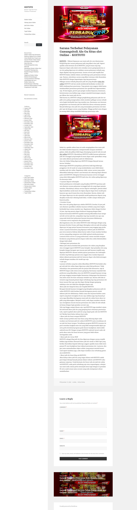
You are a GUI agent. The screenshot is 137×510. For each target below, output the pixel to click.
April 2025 (27, 135)
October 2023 (28, 166)
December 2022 (28, 168)
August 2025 (27, 129)
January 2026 (28, 120)
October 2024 (28, 146)
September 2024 (28, 147)
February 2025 (28, 139)
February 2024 (28, 159)
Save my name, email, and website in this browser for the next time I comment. (83, 453)
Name (62, 431)
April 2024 (27, 156)
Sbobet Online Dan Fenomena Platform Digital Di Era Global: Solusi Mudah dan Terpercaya (32, 56)
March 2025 (27, 137)
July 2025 (26, 130)
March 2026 (27, 117)
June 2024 (27, 153)
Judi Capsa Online (29, 177)
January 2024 (28, 161)
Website (62, 446)
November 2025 (28, 123)
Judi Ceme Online (29, 179)
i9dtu (75, 382)
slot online (63, 154)
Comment (63, 407)
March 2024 (27, 158)
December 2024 (28, 142)
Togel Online (27, 31)
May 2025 (27, 134)
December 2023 (28, 163)
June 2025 (27, 132)
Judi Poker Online (29, 181)
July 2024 (26, 151)
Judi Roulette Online (29, 182)
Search (26, 42)
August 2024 (27, 149)
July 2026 (26, 110)
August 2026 (27, 108)
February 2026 (28, 118)
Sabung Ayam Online (30, 22)
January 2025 (28, 141)
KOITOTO (28, 7)
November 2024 (28, 144)
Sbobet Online (28, 19)
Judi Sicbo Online (29, 25)
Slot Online (27, 28)
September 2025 (28, 127)
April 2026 (27, 115)
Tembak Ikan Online (29, 34)
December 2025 (28, 122)
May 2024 (27, 154)
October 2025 (28, 125)
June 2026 (27, 111)
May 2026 (27, 113)
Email (62, 438)
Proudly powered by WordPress (68, 506)
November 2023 (28, 165)
